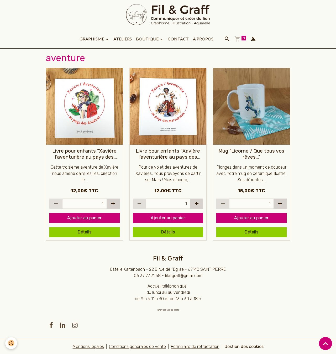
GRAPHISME (92, 38)
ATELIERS (122, 38)
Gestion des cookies (244, 346)
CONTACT (178, 38)
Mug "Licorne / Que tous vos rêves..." (251, 154)
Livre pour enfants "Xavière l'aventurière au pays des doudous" (84, 154)
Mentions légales (88, 346)
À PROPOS (203, 38)
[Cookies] (11, 343)
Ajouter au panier (84, 217)
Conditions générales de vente (137, 346)
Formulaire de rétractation (195, 346)
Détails (84, 232)
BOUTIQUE (147, 38)
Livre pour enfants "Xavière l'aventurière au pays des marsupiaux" (168, 154)
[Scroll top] (325, 343)
